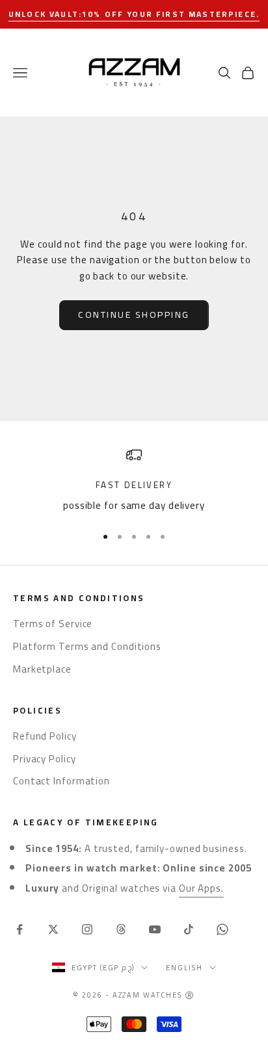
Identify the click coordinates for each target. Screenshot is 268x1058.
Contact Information (61, 780)
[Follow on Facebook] (19, 929)
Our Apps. (201, 888)
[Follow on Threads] (120, 929)
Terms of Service (52, 623)
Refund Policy (45, 736)
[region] (134, 480)
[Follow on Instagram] (87, 929)
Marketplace (42, 669)
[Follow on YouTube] (154, 929)
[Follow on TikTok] (188, 929)
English (184, 968)
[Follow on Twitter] (53, 929)
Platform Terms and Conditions (87, 646)
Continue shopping (134, 314)
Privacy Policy (44, 758)
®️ (190, 994)
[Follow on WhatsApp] (222, 929)
